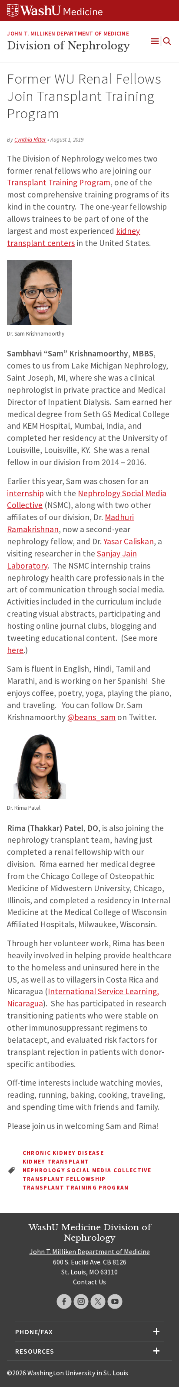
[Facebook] (64, 1301)
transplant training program (76, 1187)
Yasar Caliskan (128, 541)
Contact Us (89, 1281)
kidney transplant (56, 1161)
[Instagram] (81, 1301)
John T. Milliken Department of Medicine (68, 33)
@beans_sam (91, 717)
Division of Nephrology (68, 46)
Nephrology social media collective (87, 1170)
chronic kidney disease (63, 1153)
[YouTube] (115, 1301)
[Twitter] (98, 1301)
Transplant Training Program (58, 182)
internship (25, 493)
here (15, 650)
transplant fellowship (64, 1179)
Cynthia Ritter (30, 139)
